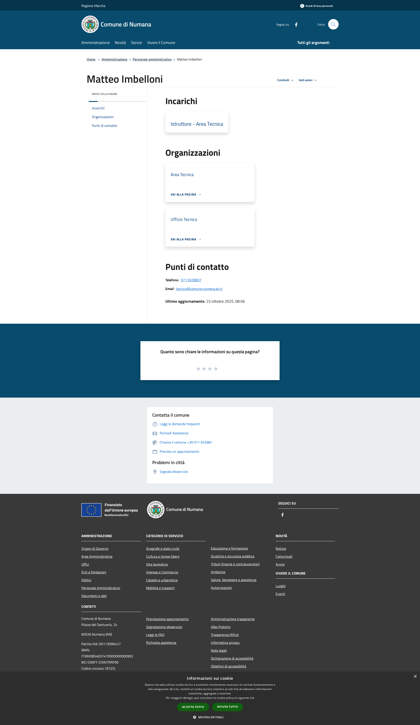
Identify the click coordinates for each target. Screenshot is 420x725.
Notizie (281, 548)
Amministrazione (114, 59)
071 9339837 (191, 280)
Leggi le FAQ (155, 634)
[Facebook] (294, 24)
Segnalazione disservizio (164, 626)
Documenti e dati (94, 595)
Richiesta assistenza (161, 642)
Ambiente (218, 572)
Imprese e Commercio (162, 572)
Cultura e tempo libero (162, 556)
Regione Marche (93, 5)
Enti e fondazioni (93, 572)
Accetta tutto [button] (193, 707)
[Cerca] (333, 24)
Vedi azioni (306, 80)
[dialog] (210, 698)
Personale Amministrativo (100, 587)
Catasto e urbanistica (162, 580)
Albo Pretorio (220, 626)
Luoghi (281, 586)
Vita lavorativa (157, 564)
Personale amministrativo (152, 59)
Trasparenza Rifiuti (225, 634)
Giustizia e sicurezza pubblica (232, 556)
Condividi (283, 80)
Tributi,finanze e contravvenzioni (235, 564)
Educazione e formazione (229, 548)
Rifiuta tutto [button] (227, 707)
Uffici (85, 564)
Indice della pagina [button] (104, 94)
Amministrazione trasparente (233, 619)
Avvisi (280, 564)
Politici (86, 580)
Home (91, 59)
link (252, 698)
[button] (210, 717)
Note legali (219, 650)
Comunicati (284, 556)
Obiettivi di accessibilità (228, 666)
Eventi (280, 593)
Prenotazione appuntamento (167, 619)
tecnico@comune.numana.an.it (199, 288)
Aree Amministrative (96, 556)
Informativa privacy (225, 642)
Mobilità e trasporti (160, 587)
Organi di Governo (94, 548)
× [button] (415, 676)
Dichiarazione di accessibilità (232, 658)
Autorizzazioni (221, 587)
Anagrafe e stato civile (162, 548)
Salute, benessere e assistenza (233, 579)
